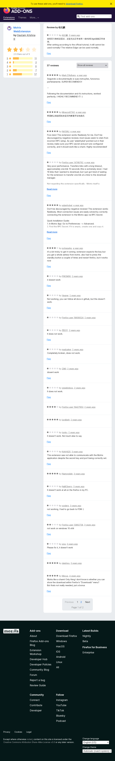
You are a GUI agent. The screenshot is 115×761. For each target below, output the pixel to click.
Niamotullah (67, 474)
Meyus (65, 576)
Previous (69, 602)
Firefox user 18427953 (72, 407)
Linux (59, 662)
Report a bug (37, 680)
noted (29, 739)
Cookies (18, 732)
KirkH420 (66, 451)
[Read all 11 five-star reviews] (23, 58)
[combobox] (94, 16)
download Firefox (74, 4)
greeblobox (67, 388)
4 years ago (75, 576)
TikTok (60, 710)
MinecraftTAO (68, 112)
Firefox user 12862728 (72, 525)
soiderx (65, 505)
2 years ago (77, 276)
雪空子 (65, 330)
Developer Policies (40, 664)
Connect (35, 700)
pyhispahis (67, 248)
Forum (33, 674)
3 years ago (74, 35)
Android (60, 656)
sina (64, 544)
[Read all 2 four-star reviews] (23, 62)
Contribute (36, 705)
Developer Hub (38, 659)
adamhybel (67, 205)
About (33, 635)
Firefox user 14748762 (72, 162)
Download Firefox (66, 635)
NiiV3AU (65, 131)
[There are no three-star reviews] (23, 66)
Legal (28, 732)
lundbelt (66, 420)
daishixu (66, 563)
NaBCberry (67, 486)
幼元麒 (65, 35)
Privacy (6, 732)
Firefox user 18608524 (72, 317)
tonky (64, 432)
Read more (52, 189)
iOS (58, 651)
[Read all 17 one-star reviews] (23, 74)
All (57, 667)
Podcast (61, 720)
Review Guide (38, 685)
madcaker (66, 349)
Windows (61, 641)
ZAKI (64, 368)
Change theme (89, 747)
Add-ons (35, 630)
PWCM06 (66, 276)
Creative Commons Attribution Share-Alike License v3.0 (29, 742)
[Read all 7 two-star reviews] (23, 70)
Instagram (62, 700)
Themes (22, 17)
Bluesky (60, 715)
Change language (90, 738)
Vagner (65, 295)
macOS (60, 646)
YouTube (61, 705)
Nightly (86, 635)
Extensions (9, 17)
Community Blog (39, 669)
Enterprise (88, 652)
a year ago (82, 75)
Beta (85, 641)
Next (87, 602)
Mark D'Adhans (69, 75)
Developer (36, 710)
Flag (49, 53)
